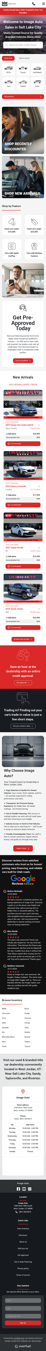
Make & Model (24, 58)
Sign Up (23, 1323)
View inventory (23, 1229)
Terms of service (23, 1275)
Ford (4, 1018)
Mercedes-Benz (8, 1037)
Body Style (8, 58)
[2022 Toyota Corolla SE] (23, 527)
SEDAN (17, 384)
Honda (27, 1023)
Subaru (27, 1042)
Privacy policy (23, 1268)
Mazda (27, 1032)
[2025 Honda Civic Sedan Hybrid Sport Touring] (23, 404)
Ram (4, 1042)
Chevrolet (6, 1013)
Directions (23, 1235)
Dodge (27, 1013)
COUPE (25, 384)
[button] (33, 3)
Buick (27, 1009)
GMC (4, 1023)
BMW (4, 1009)
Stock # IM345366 (12, 422)
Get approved (21, 683)
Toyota (27, 1046)
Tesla (4, 1046)
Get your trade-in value (21, 726)
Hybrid (23, 86)
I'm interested (16, 444)
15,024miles (35, 428)
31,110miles (35, 490)
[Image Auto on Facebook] (17, 1188)
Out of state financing (23, 1262)
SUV (11, 384)
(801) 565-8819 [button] (25, 1212)
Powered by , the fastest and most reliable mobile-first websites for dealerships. (23, 1339)
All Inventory (9, 97)
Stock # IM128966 (12, 545)
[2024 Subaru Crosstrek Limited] (23, 465)
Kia (3, 1032)
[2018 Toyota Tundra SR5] (23, 588)
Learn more (21, 848)
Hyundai (5, 1028)
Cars (9, 86)
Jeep (26, 1028)
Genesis (28, 1018)
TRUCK (34, 384)
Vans (37, 86)
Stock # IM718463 (12, 606)
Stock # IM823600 (12, 483)
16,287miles (35, 551)
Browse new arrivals (21, 639)
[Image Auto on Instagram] (29, 1188)
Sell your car (23, 1248)
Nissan (27, 1037)
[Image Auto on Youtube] (23, 1188)
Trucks (23, 72)
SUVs (8, 72)
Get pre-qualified (21, 361)
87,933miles (35, 612)
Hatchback (37, 72)
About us (23, 1242)
